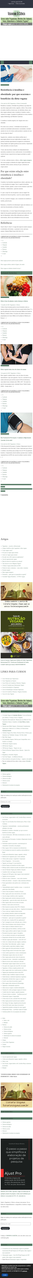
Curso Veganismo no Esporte (9, 681)
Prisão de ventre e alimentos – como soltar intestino (14, 878)
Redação (6, 1022)
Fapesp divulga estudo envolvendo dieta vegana (13, 950)
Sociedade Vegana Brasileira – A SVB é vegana (13, 576)
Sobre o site (6, 1020)
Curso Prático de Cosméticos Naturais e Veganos (13, 683)
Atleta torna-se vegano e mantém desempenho (13, 987)
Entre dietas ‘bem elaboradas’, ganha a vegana (13, 944)
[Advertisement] (16, 44)
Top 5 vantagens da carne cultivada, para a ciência (14, 922)
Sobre (3, 1018)
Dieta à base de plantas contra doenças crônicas (14, 301)
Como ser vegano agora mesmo (9, 555)
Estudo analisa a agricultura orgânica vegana (13, 946)
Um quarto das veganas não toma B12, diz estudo (14, 966)
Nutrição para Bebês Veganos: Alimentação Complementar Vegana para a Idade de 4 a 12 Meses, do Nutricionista (16, 728)
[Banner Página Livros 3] (16, 21)
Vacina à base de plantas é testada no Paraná (12, 891)
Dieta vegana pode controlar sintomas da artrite (13, 898)
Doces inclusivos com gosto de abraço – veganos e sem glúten (17, 759)
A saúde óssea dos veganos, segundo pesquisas (13, 992)
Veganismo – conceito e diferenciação (11, 546)
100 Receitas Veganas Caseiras (9, 743)
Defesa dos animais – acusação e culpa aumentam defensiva (16, 880)
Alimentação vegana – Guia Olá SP (10, 1255)
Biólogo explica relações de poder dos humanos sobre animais (17, 867)
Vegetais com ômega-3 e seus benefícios (11, 863)
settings (24, 1271)
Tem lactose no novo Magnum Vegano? (11, 563)
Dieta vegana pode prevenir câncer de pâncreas (13, 957)
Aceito (4, 1275)
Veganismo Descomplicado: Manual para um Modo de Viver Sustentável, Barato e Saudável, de (16, 722)
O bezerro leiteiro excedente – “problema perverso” (14, 994)
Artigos (4, 1040)
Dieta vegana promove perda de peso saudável (12, 260)
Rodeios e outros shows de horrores (10, 904)
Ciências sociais (6, 780)
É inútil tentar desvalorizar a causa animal (12, 915)
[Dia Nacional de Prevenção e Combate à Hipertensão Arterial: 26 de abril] (16, 423)
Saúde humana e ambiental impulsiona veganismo (14, 976)
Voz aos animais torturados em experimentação (13, 935)
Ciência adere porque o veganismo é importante (13, 858)
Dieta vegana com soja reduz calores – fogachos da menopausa (17, 909)
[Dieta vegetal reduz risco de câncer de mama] (16, 354)
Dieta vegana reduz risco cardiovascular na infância (14, 970)
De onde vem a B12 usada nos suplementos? (12, 557)
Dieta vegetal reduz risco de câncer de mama (13, 369)
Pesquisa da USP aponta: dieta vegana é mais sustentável (15, 874)
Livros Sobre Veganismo (8, 1042)
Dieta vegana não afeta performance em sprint (13, 948)
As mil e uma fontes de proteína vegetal (11, 981)
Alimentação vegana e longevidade (10, 996)
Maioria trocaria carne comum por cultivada (12, 961)
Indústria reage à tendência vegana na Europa (13, 974)
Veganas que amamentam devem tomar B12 (12, 972)
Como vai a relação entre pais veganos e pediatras (14, 942)
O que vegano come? (7, 550)
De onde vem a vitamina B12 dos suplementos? (13, 920)
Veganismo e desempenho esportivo (10, 985)
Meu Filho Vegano (6, 737)
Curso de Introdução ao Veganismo (10, 687)
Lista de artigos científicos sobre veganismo (12, 896)
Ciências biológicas (7, 776)
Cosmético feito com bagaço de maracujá (12, 872)
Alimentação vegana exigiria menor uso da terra (13, 963)
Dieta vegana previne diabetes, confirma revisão (13, 928)
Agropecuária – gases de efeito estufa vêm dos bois (14, 900)
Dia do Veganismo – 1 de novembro (11, 861)
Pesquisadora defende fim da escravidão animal (13, 937)
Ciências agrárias (6, 774)
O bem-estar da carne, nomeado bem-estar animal (14, 998)
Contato (4, 1044)
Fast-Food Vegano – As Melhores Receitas (12, 756)
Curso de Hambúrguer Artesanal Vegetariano (13, 689)
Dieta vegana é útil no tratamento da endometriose (14, 848)
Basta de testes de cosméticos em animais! (12, 561)
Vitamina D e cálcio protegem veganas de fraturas (14, 990)
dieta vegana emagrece (26, 160)
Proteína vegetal (6, 570)
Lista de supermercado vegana (9, 559)
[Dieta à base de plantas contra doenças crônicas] (16, 286)
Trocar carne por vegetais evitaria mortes (12, 911)
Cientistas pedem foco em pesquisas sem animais (14, 1011)
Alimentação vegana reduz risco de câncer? (12, 955)
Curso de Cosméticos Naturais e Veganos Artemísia (14, 691)
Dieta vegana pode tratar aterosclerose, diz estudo (14, 893)
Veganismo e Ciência (15, 103)
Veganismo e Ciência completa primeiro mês (13, 968)
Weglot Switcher (6, 1046)
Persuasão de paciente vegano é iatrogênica (12, 933)
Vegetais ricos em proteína (8, 876)
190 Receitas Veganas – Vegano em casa (11, 748)
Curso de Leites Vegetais (8, 694)
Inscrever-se (5, 807)
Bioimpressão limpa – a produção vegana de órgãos (14, 1009)
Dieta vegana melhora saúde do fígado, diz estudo (12, 264)
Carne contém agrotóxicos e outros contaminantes (14, 952)
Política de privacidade (20, 3)
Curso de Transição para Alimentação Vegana (13, 685)
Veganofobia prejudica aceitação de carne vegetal (14, 1007)
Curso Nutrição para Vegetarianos (10, 678)
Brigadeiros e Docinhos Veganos (10, 754)
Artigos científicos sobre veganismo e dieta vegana (14, 548)
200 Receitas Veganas (7, 746)
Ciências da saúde (5, 85)
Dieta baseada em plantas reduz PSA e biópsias (13, 907)
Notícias (4, 1024)
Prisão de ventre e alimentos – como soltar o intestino (15, 568)
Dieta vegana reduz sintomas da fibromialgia (13, 983)
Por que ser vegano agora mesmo (10, 552)
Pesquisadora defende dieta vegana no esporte (13, 979)
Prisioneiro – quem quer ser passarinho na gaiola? (14, 574)
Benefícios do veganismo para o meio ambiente (13, 856)
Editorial (4, 783)
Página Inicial (11, 3)
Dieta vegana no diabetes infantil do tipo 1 (11, 268)
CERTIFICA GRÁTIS (11, 1235)
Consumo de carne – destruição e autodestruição (13, 959)
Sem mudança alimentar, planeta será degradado (13, 913)
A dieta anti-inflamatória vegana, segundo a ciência (14, 854)
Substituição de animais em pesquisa (11, 785)
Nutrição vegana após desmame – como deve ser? (14, 939)
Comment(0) (24, 103)
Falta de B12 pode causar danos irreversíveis (13, 1005)
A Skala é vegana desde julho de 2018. (11, 565)
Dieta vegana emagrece (7, 572)
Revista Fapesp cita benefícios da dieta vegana (13, 865)
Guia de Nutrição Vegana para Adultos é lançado (13, 869)
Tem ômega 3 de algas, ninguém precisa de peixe (14, 1003)
